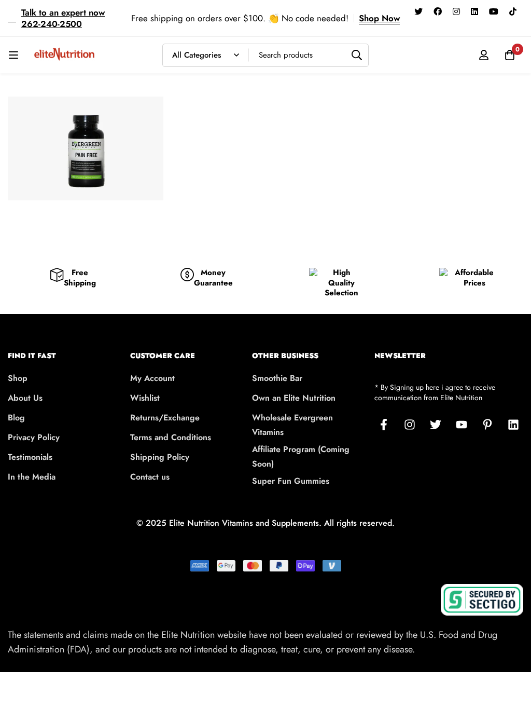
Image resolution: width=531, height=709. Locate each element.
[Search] (357, 55)
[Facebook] (437, 11)
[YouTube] (493, 11)
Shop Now (379, 18)
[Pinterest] (487, 424)
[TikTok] (513, 11)
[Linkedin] (474, 11)
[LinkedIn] (513, 424)
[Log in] (484, 55)
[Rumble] (414, 26)
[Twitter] (418, 11)
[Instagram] (456, 11)
